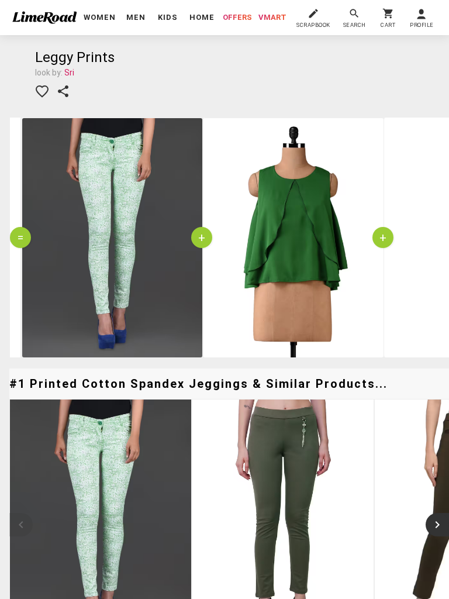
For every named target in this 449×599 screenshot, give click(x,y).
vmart (272, 17)
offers (237, 17)
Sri (69, 72)
